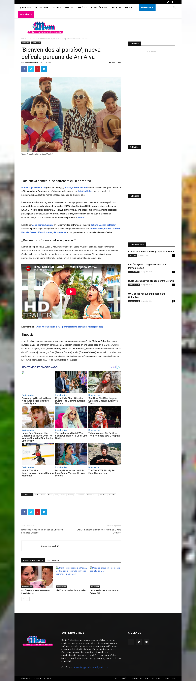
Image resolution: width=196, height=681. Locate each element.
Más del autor (53, 560)
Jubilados (25, 7)
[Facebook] (163, 2)
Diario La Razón (136, 678)
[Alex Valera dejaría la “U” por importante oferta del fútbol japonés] (69, 326)
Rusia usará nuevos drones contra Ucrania (151, 280)
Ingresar (146, 7)
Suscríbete (26, 14)
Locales (56, 7)
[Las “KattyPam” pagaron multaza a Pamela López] (37, 577)
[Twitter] (168, 2)
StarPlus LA (40, 187)
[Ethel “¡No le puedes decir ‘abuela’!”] (71, 577)
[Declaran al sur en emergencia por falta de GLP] (105, 577)
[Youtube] (172, 2)
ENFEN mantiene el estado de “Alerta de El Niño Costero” (99, 531)
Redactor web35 (31, 62)
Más (127, 7)
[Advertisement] (71, 165)
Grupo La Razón (120, 678)
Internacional (134, 285)
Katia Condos (92, 495)
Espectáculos (99, 7)
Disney (71, 495)
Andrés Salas (40, 495)
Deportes (116, 7)
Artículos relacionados (33, 560)
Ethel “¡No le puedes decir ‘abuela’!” (71, 590)
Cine (50, 495)
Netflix (81, 217)
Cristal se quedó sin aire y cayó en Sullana (151, 251)
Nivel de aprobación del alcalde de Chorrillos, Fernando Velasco (42, 531)
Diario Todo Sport (152, 678)
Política (82, 7)
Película (112, 495)
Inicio (23, 38)
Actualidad (41, 7)
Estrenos (80, 495)
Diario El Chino (169, 678)
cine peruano (60, 495)
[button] (174, 7)
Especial (69, 7)
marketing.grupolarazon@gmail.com (91, 667)
